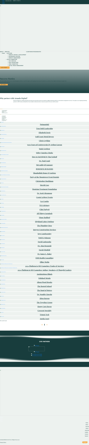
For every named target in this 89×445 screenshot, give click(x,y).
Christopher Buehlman (44, 181)
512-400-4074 (8, 0)
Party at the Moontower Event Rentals (44, 177)
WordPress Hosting (14, 56)
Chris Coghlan (44, 140)
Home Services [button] (4, 116)
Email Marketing (13, 64)
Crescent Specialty (44, 310)
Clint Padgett (45, 209)
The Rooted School (44, 286)
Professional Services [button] (4, 119)
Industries (33, 51)
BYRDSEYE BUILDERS (44, 169)
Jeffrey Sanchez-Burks (44, 153)
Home (87, 423)
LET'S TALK (3, 67)
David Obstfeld (44, 250)
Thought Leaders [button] (4, 120)
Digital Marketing (12, 59)
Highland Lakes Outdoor (44, 221)
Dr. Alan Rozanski (44, 246)
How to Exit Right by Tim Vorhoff (44, 157)
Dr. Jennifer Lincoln (44, 294)
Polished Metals (44, 278)
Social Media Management (16, 65)
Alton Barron (44, 298)
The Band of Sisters (44, 290)
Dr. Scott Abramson (44, 193)
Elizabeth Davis (44, 132)
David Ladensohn (44, 242)
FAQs (3, 53)
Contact (86, 434)
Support (86, 436)
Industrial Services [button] (4, 117)
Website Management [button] (4, 112)
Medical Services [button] (4, 118)
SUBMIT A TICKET (16, 0)
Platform (9, 53)
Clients (28, 51)
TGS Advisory (44, 205)
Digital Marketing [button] (4, 111)
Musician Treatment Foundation (44, 189)
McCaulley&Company (44, 165)
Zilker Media (44, 262)
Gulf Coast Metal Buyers (44, 136)
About (2, 51)
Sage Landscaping (44, 234)
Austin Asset (44, 319)
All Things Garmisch (44, 213)
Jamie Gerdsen (44, 149)
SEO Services (12, 61)
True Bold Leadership (44, 128)
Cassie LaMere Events (44, 197)
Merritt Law (44, 185)
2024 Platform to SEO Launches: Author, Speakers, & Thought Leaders (44, 270)
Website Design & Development (17, 55)
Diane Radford (44, 217)
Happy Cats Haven (44, 306)
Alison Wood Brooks (44, 282)
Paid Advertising (13, 62)
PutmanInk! (44, 124)
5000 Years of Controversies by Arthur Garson (44, 145)
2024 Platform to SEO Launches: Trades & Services (44, 266)
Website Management (15, 58)
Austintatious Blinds (44, 274)
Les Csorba (44, 201)
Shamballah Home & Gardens (44, 173)
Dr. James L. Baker (44, 254)
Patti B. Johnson (44, 238)
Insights (38, 51)
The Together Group (44, 302)
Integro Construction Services (44, 230)
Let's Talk (3, 84)
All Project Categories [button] (4, 110)
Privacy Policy (3, 443)
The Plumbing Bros (44, 225)
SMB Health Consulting (44, 258)
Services (7, 51)
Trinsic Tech (44, 314)
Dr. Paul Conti (44, 161)
